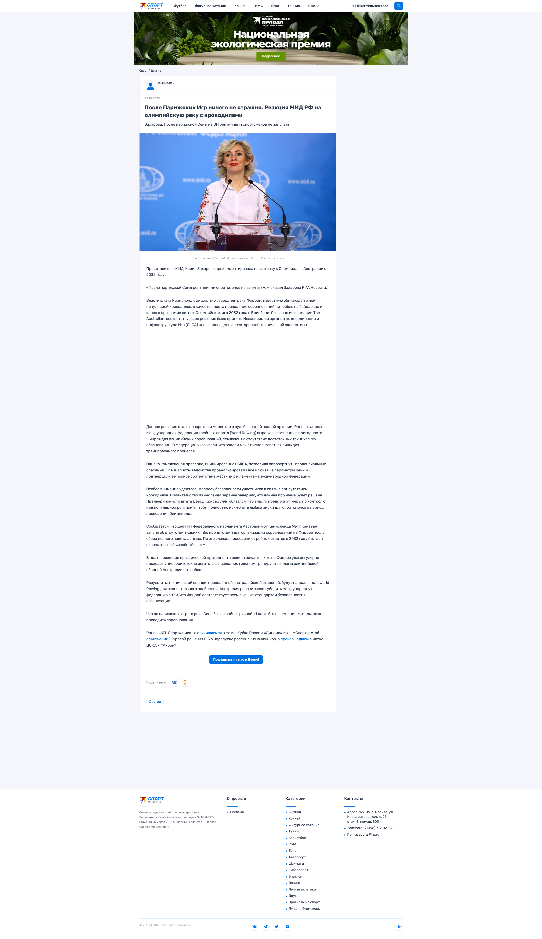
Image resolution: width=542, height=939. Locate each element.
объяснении (157, 639)
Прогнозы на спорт (304, 902)
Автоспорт (297, 857)
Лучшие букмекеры (305, 909)
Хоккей (240, 6)
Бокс (275, 6)
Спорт (143, 70)
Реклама (237, 812)
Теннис (294, 6)
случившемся (209, 633)
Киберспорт (298, 870)
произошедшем (295, 639)
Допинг (294, 883)
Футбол (180, 6)
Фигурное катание (210, 6)
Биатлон (295, 876)
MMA (259, 6)
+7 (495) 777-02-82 (378, 828)
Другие (156, 70)
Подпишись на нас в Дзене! (236, 659)
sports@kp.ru (369, 834)
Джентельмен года (372, 6)
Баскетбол (297, 838)
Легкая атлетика (302, 889)
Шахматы (296, 863)
